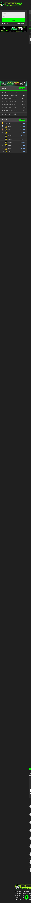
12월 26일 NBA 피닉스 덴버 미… (9, 101)
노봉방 (9, 151)
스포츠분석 (22, 88)
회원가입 (18, 23)
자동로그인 (5, 23)
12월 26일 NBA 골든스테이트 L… (9, 104)
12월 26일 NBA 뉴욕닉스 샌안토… (9, 114)
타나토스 (9, 139)
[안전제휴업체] (13, 83)
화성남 (9, 126)
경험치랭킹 (22, 119)
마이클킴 (9, 142)
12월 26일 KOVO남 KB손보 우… (9, 95)
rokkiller (9, 145)
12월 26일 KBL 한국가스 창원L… (9, 98)
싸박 (8, 129)
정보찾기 (23, 23)
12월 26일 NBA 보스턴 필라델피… (9, 107)
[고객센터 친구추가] (13, 29)
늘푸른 (9, 148)
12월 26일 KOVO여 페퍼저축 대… (9, 92)
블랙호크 (9, 136)
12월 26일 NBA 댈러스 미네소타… (9, 110)
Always (9, 132)
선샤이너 (7, 123)
